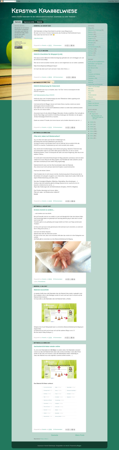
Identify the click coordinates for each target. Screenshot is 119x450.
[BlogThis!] (67, 45)
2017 (91, 124)
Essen (90, 72)
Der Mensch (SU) (93, 68)
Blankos (90, 32)
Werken (90, 55)
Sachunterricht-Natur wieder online (47, 346)
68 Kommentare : (58, 201)
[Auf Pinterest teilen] (73, 45)
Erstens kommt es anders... (44, 210)
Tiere (89, 101)
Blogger (79, 445)
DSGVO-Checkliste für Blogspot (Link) (48, 54)
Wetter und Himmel (93, 103)
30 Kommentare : (58, 279)
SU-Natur (91, 49)
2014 (91, 131)
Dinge (89, 70)
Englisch (90, 38)
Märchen (90, 88)
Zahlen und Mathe (93, 105)
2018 (91, 122)
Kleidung (90, 82)
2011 (91, 138)
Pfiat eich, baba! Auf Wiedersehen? (47, 136)
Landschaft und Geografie (95, 84)
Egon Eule (91, 36)
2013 (91, 133)
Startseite (18, 22)
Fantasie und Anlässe (94, 74)
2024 (91, 111)
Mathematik (91, 40)
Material (39, 22)
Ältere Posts (79, 435)
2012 (91, 135)
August (94, 113)
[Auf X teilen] (69, 45)
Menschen (91, 90)
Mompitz (90, 42)
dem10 (67, 445)
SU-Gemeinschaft (93, 46)
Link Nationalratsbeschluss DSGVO (44, 95)
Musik (90, 44)
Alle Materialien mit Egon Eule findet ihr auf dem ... (97, 117)
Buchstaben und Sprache (95, 63)
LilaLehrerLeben (38, 38)
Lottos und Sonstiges (94, 86)
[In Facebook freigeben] (71, 45)
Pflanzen (90, 97)
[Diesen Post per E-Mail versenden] (65, 45)
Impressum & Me (29, 22)
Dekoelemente (92, 65)
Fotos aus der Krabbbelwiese (96, 61)
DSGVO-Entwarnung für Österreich (47, 86)
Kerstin (44, 45)
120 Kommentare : (58, 77)
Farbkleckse (91, 76)
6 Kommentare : (57, 337)
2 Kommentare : (57, 45)
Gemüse (90, 80)
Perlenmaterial (92, 95)
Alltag (90, 28)
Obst (89, 92)
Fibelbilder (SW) (92, 78)
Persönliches (41, 281)
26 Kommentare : (58, 127)
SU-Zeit (90, 53)
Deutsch (90, 34)
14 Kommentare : (58, 429)
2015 (91, 129)
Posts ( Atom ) (44, 438)
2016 (91, 126)
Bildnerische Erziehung (94, 30)
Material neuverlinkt (41, 290)
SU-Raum (91, 51)
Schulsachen (91, 99)
